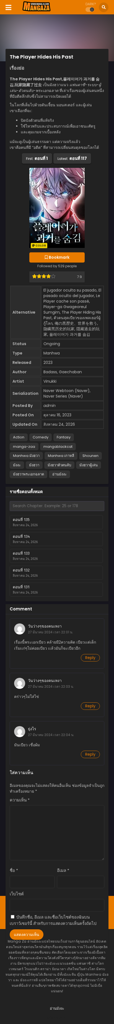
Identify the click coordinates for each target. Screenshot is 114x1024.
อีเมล (63, 870)
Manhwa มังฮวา (26, 455)
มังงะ (17, 465)
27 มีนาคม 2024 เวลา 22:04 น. (51, 734)
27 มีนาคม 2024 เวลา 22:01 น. (50, 632)
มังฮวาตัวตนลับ (59, 465)
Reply (90, 657)
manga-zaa (24, 446)
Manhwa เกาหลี (61, 455)
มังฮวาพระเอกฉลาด (28, 474)
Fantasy (64, 437)
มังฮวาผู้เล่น (88, 465)
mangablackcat (57, 446)
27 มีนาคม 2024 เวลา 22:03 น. (51, 686)
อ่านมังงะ (59, 474)
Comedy (40, 437)
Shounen (90, 455)
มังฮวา (34, 465)
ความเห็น (20, 800)
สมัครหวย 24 (57, 1017)
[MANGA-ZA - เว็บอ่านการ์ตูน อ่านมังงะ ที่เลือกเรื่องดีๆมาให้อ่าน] (36, 10)
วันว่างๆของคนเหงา (45, 626)
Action (18, 437)
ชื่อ (14, 870)
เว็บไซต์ (17, 894)
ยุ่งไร (32, 729)
